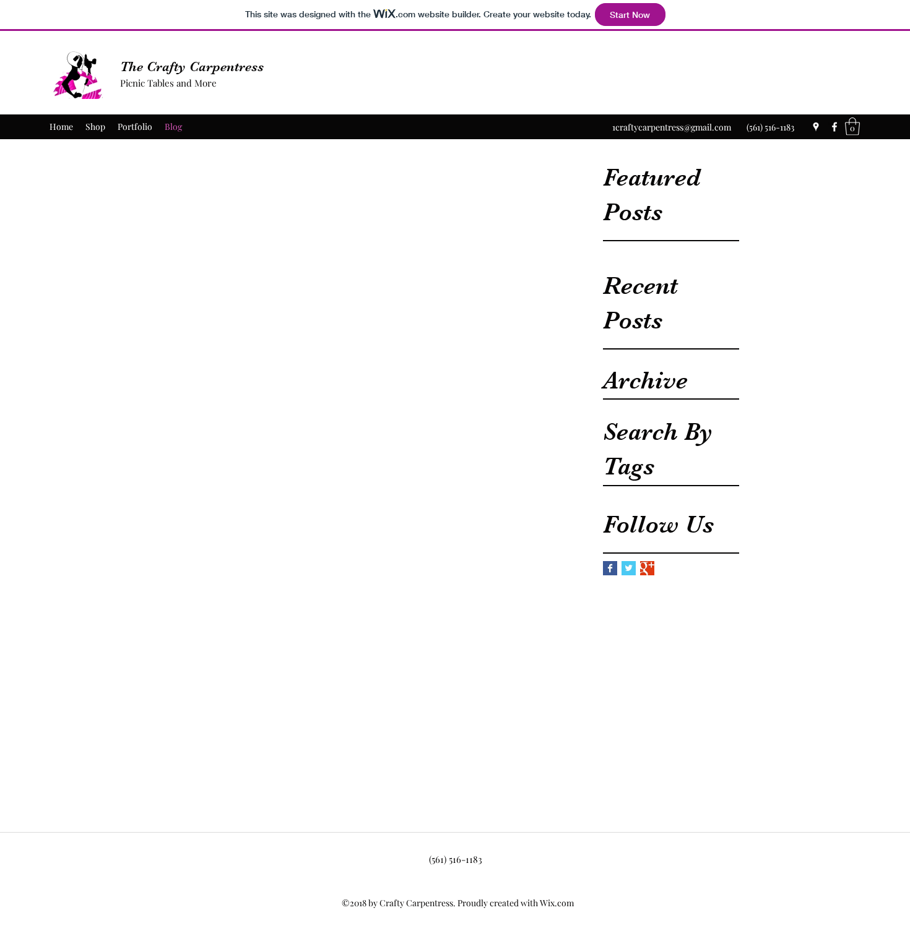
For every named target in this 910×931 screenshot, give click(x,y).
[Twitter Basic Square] (629, 568)
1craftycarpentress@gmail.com (671, 127)
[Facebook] (834, 127)
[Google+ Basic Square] (647, 568)
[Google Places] (816, 127)
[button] (852, 126)
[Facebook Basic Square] (610, 568)
